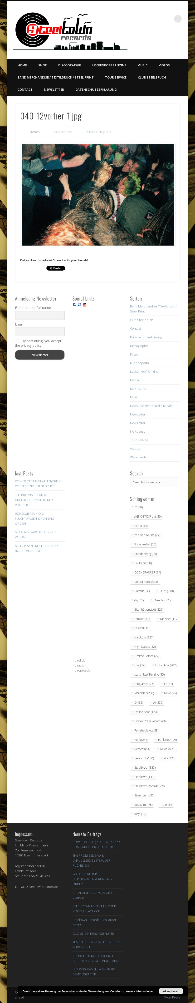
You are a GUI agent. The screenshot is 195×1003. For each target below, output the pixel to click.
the (167, 805)
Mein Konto (138, 388)
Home (22, 65)
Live (139, 665)
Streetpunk (144, 795)
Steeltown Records (149, 786)
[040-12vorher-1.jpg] (97, 195)
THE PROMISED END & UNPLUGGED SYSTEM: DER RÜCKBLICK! (34, 500)
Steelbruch (145, 768)
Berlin (140, 526)
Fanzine (142, 619)
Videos (164, 65)
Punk (141, 740)
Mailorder (144, 693)
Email (19, 324)
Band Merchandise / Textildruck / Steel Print (56, 77)
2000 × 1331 (94, 132)
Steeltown (144, 777)
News (170, 693)
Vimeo (163, 40)
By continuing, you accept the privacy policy (38, 343)
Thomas (34, 132)
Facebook (143, 40)
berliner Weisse (147, 535)
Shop (42, 65)
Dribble (173, 40)
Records (142, 749)
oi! (158, 703)
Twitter (153, 40)
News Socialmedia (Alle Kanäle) (151, 406)
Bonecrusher (145, 544)
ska (169, 758)
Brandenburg (145, 554)
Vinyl (140, 814)
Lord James (144, 684)
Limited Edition (146, 656)
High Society (145, 647)
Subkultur (143, 805)
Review (167, 749)
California (143, 563)
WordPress (172, 997)
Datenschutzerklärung (96, 89)
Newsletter (54, 89)
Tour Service (116, 77)
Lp (168, 684)
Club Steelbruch (152, 77)
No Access (137, 431)
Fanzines (169, 619)
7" (138, 507)
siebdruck (144, 758)
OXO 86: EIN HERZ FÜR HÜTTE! (94, 933)
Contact (25, 89)
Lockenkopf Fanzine (109, 65)
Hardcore (143, 637)
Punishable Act (146, 730)
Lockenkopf (165, 665)
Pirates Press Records (150, 721)
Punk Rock (167, 740)
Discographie (69, 65)
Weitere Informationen (140, 991)
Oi (138, 703)
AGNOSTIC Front (147, 516)
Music (142, 65)
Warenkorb (138, 457)
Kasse (134, 354)
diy (139, 600)
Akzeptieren (171, 991)
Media (134, 380)
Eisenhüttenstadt (148, 610)
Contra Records (146, 582)
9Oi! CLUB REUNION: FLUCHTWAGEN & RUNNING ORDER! (34, 518)
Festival (141, 628)
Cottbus (142, 591)
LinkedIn (182, 40)
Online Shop (145, 712)
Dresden (162, 600)
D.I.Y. (167, 591)
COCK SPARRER (147, 572)
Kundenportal (140, 363)
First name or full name (33, 307)
